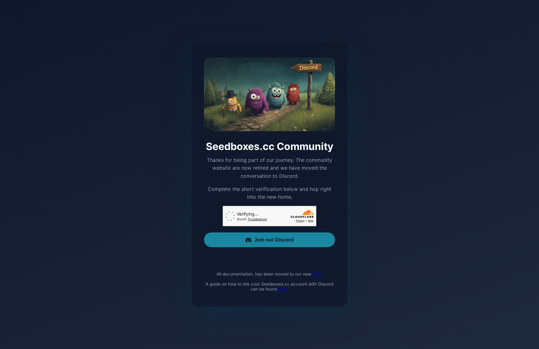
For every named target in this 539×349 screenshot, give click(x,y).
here (282, 289)
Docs (318, 274)
